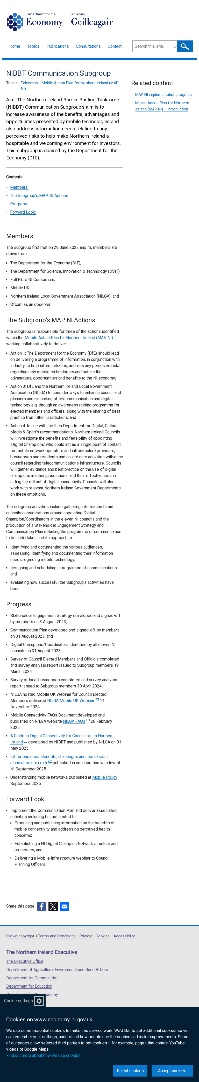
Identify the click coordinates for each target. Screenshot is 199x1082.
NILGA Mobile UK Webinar (72, 700)
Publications (57, 46)
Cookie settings (18, 1000)
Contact (115, 46)
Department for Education (29, 986)
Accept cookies (172, 1070)
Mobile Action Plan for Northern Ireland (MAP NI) (69, 337)
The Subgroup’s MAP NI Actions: (39, 195)
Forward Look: (23, 212)
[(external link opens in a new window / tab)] (41, 906)
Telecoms (29, 83)
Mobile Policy (104, 777)
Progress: (19, 203)
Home (14, 46)
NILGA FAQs (75, 721)
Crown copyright (20, 936)
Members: (19, 187)
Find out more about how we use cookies (43, 1055)
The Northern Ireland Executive (41, 952)
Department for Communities (32, 977)
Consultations (88, 46)
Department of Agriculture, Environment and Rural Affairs (57, 969)
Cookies (103, 936)
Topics (33, 46)
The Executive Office (24, 961)
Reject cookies (130, 1070)
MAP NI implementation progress (163, 94)
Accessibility (124, 936)
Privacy (86, 936)
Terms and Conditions (57, 936)
